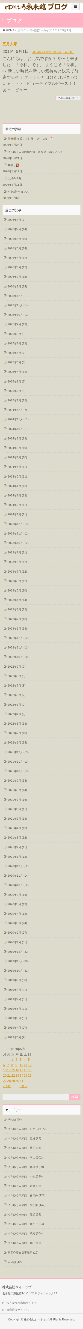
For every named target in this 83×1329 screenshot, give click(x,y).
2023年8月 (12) (17, 562)
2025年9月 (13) (17, 324)
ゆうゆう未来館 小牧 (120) (25, 1176)
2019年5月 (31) (17, 1018)
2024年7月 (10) (17, 457)
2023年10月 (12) (18, 543)
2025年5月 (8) (16, 362)
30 (17, 1081)
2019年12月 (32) (18, 951)
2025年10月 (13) (18, 315)
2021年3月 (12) (17, 837)
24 (21, 1075)
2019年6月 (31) (17, 1008)
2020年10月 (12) (18, 885)
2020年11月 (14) (18, 875)
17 (21, 1070)
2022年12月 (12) (18, 638)
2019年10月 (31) (18, 970)
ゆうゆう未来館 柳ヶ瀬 (47, 52)
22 (13, 1075)
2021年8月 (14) (17, 790)
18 (25, 1070)
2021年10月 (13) (18, 771)
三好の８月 (14, 178)
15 (13, 1070)
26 (30, 1075)
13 (5, 1070)
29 (13, 1081)
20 (5, 1075)
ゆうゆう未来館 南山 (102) (25, 1157)
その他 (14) (15, 1119)
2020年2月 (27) (17, 932)
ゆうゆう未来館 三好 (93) (24, 1138)
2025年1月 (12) (17, 400)
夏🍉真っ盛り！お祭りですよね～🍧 (30, 138)
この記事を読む (67, 98)
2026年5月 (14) (17, 248)
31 (21, 1081)
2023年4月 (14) (17, 600)
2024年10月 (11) (18, 429)
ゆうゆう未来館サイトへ (21, 1302)
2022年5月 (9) (16, 704)
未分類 (68, 52)
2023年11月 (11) (18, 533)
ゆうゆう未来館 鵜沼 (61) (24, 1243)
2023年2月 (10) (17, 619)
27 (5, 1081)
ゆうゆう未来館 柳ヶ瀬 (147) (26, 1205)
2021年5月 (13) (17, 818)
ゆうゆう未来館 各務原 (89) (26, 1167)
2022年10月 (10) (18, 657)
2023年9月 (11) (17, 552)
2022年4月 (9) (16, 714)
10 (21, 1065)
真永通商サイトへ (17, 1309)
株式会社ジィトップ (36, 1319)
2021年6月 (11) (17, 809)
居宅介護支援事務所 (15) (23, 1252)
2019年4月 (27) (17, 1027)
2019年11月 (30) (18, 961)
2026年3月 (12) (17, 267)
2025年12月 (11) (18, 296)
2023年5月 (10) (17, 590)
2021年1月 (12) (17, 856)
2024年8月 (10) (17, 448)
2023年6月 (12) (17, 581)
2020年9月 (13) (17, 894)
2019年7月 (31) (17, 999)
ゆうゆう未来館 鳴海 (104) (25, 1233)
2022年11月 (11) (18, 647)
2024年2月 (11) (17, 505)
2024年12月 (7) (17, 410)
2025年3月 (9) (16, 381)
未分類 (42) (15, 1262)
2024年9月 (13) (17, 438)
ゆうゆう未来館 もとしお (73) (27, 1129)
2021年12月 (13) (18, 752)
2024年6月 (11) (17, 467)
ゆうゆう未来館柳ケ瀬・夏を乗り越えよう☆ (35, 152)
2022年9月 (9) (16, 666)
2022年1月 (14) (17, 742)
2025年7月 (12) (17, 343)
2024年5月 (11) (17, 476)
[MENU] (75, 6)
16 (17, 1070)
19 (30, 1070)
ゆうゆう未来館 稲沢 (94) (24, 1214)
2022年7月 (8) (16, 685)
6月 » (23, 1086)
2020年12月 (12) (18, 866)
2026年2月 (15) (17, 276)
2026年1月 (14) (17, 286)
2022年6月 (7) (16, 695)
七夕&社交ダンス (18, 191)
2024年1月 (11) (17, 514)
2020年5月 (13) (17, 904)
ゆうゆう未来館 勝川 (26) (24, 1148)
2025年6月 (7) (16, 353)
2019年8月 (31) (17, 990)
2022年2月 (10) (17, 733)
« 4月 (7, 1086)
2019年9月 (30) (17, 980)
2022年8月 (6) (16, 676)
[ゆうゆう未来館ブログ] (36, 8)
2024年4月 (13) (17, 486)
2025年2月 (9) (16, 391)
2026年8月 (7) (16, 219)
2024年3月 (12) (17, 495)
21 (9, 1075)
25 (25, 1075)
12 (30, 1065)
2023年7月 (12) (17, 571)
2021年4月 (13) (17, 828)
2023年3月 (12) (17, 609)
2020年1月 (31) (17, 942)
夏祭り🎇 (13, 165)
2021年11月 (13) (18, 761)
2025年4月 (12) (17, 371)
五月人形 (14, 44)
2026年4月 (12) (17, 258)
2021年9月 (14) (17, 780)
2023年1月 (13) (17, 628)
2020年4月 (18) (17, 913)
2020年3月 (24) (17, 923)
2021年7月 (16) (17, 799)
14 (9, 1070)
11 (25, 1065)
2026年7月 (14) (17, 229)
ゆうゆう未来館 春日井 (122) (26, 1195)
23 (17, 1075)
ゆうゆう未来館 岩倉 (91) (24, 1186)
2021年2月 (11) (17, 847)
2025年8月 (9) (16, 334)
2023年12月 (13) (18, 524)
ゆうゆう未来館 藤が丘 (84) (26, 1224)
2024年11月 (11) (18, 419)
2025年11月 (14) (18, 305)
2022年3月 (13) (17, 723)
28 (9, 1081)
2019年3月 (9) (16, 1037)
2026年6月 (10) (17, 239)
